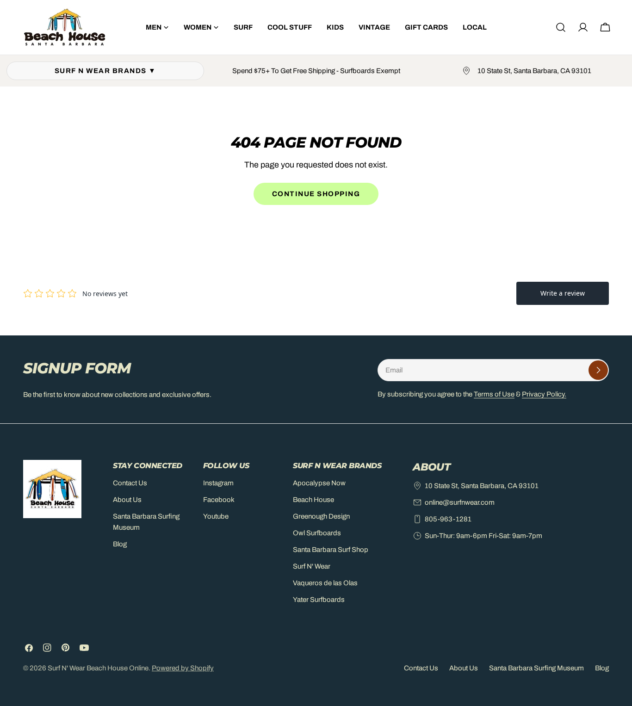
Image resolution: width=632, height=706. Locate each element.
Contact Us (130, 483)
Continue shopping (316, 194)
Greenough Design (321, 516)
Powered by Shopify (183, 668)
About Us (127, 499)
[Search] (560, 27)
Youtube (216, 516)
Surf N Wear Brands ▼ (105, 70)
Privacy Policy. (544, 394)
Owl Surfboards (317, 533)
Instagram (218, 483)
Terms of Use (494, 394)
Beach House (313, 499)
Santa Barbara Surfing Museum (536, 668)
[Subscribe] (598, 370)
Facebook (219, 499)
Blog (120, 544)
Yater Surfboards (319, 599)
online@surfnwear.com (460, 502)
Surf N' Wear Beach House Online (98, 668)
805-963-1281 (448, 519)
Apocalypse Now (319, 483)
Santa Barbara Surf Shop (330, 549)
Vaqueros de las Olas (325, 583)
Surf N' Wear (311, 566)
